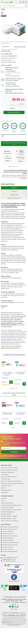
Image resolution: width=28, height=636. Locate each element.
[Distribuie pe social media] (2, 13)
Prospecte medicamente (7, 512)
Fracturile (16, 321)
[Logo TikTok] (17, 607)
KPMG (21, 601)
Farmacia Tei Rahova (7, 538)
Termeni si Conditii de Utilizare (9, 468)
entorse (9, 326)
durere (5, 326)
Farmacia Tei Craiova (7, 549)
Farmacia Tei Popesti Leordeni (10, 542)
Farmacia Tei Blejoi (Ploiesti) (9, 551)
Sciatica (11, 319)
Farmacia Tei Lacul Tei (8, 533)
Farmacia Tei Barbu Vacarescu (10, 527)
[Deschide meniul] (2, 2)
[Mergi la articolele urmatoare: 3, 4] (11, 166)
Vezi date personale (13, 456)
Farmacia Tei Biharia (7, 540)
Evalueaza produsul (6, 51)
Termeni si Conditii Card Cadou (9, 470)
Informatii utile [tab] (14, 194)
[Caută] (25, 6)
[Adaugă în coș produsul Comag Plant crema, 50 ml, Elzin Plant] (11, 423)
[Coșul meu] (23, 2)
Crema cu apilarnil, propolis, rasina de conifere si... (7, 373)
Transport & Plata (5, 479)
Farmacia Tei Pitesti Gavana (9, 545)
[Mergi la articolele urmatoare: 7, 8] (15, 166)
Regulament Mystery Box (7, 472)
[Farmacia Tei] (8, 2)
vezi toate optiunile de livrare (14, 93)
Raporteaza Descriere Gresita (9, 348)
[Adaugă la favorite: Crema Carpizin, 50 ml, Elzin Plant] (16, 360)
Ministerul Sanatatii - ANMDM (9, 516)
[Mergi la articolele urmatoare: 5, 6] (13, 166)
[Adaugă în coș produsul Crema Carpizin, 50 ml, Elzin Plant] (24, 384)
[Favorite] (20, 2)
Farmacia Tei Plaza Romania (9, 529)
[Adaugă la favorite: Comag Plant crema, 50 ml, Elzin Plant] (3, 401)
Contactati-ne (4, 492)
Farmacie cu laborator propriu (9, 476)
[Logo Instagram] (15, 607)
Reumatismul (5, 319)
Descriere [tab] (14, 188)
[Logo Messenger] (13, 607)
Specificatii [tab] (14, 191)
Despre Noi (4, 498)
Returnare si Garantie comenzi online (11, 481)
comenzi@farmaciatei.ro (9, 561)
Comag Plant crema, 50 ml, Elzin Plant (7, 413)
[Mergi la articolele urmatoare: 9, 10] (17, 166)
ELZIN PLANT (8, 54)
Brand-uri (3, 488)
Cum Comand (4, 474)
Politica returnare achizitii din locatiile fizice (12, 483)
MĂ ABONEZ (14, 452)
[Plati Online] (14, 609)
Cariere (3, 500)
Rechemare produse (6, 490)
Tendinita (10, 321)
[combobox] (14, 5)
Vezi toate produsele (19, 46)
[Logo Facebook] (10, 607)
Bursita (12, 318)
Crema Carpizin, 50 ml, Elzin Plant (20, 372)
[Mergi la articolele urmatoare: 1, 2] (9, 166)
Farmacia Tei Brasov (7, 547)
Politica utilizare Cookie (7, 503)
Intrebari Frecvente (6, 485)
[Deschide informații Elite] (3, 362)
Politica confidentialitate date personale (11, 505)
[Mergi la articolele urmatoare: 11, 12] (19, 166)
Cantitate (12, 108)
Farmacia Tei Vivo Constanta (9, 536)
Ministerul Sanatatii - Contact (8, 518)
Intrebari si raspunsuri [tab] (14, 198)
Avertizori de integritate (7, 507)
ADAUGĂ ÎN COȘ (15, 112)
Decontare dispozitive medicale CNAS (11, 509)
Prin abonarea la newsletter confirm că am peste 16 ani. (14, 443)
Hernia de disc (19, 318)
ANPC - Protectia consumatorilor (9, 520)
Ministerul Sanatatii (6, 514)
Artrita (19, 316)
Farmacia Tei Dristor (7, 531)
